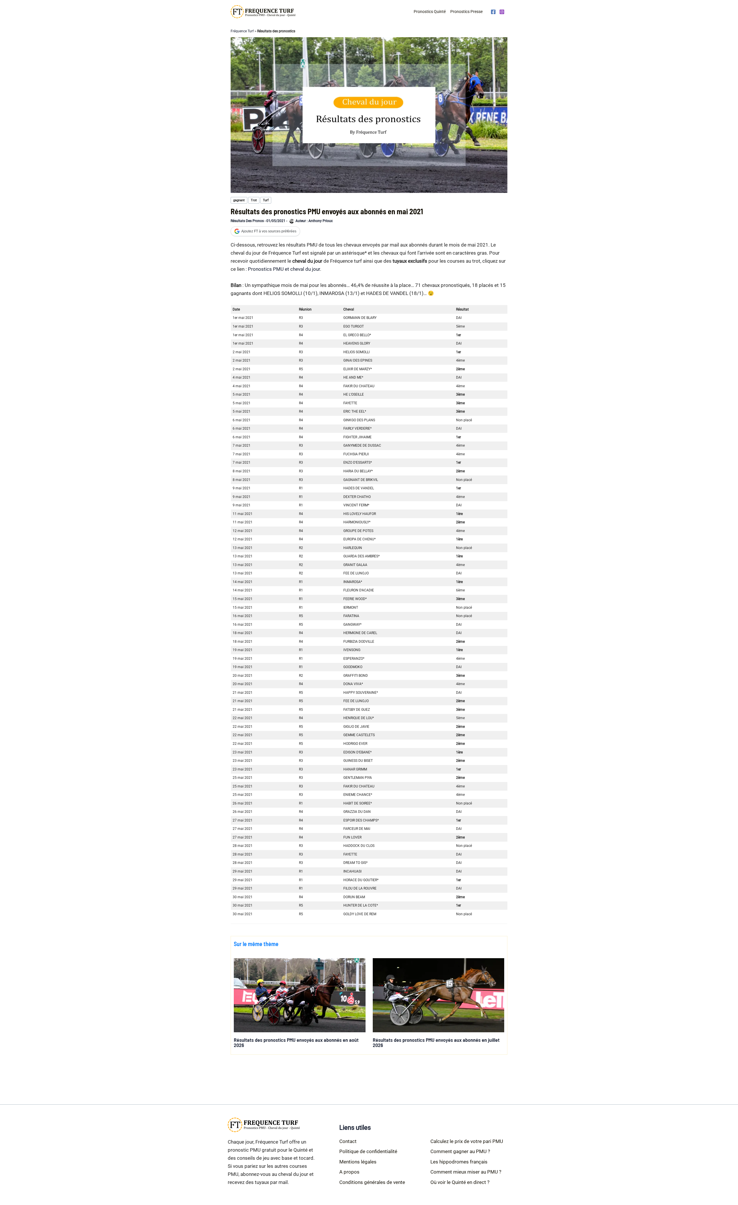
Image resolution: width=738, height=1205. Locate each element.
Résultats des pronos (247, 221)
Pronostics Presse (466, 11)
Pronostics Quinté (430, 11)
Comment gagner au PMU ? (460, 1151)
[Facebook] (493, 11)
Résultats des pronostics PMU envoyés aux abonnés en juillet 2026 (436, 1042)
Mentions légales (357, 1162)
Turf (266, 200)
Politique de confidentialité (368, 1151)
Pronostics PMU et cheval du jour (284, 269)
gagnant (239, 200)
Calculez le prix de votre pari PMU (466, 1141)
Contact (348, 1141)
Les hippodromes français (458, 1162)
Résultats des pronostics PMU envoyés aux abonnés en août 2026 (296, 1042)
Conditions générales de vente (372, 1182)
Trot (254, 200)
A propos (349, 1172)
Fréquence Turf (242, 31)
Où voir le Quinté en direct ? (460, 1182)
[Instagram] (501, 11)
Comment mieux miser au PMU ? (465, 1172)
